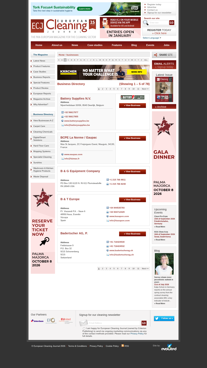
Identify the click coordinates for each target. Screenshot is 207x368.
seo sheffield (165, 347)
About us (57, 45)
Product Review (40, 88)
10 (133, 89)
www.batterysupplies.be (76, 121)
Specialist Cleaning (42, 157)
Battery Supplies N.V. (75, 98)
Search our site (152, 18)
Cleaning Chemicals (42, 132)
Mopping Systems (41, 151)
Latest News (39, 60)
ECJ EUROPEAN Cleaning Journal (63, 28)
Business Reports (41, 77)
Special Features (41, 82)
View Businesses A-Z (43, 120)
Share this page (164, 55)
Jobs (166, 45)
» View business (132, 105)
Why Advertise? (40, 104)
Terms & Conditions (77, 346)
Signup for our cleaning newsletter (99, 314)
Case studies (94, 45)
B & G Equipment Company (80, 171)
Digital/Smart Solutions (39, 138)
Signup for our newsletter (159, 12)
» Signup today (164, 66)
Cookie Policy (112, 346)
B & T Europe (70, 199)
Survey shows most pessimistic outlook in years (163, 279)
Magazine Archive (41, 99)
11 (138, 89)
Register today (154, 4)
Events (150, 45)
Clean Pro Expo (161, 216)
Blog (134, 45)
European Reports (42, 93)
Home (38, 45)
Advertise (151, 7)
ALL (146, 60)
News (75, 45)
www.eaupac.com (73, 154)
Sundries (37, 162)
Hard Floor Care (41, 145)
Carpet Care (39, 126)
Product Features (41, 66)
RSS (126, 346)
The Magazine (40, 54)
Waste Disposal (40, 176)
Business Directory (43, 114)
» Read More (159, 227)
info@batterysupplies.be (77, 125)
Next (144, 89)
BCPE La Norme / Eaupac (78, 137)
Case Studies (39, 71)
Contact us (152, 10)
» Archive (160, 106)
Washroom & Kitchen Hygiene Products (43, 169)
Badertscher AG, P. (74, 233)
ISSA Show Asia (161, 232)
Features (117, 45)
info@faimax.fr (71, 158)
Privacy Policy (137, 333)
